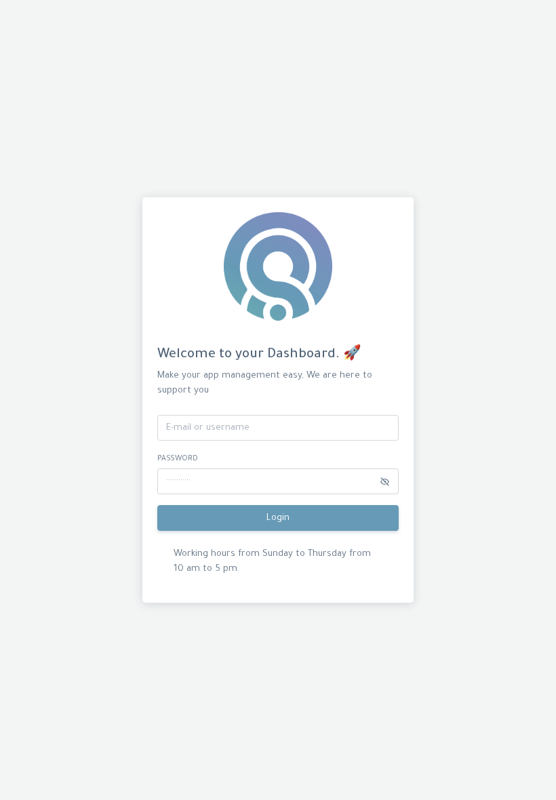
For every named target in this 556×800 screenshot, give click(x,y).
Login (278, 518)
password (177, 459)
